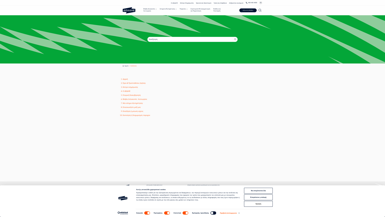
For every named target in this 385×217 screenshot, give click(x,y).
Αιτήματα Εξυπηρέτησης (167, 9)
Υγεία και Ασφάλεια (220, 3)
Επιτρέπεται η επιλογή (258, 197)
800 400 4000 (252, 3)
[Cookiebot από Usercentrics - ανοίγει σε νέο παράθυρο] (123, 213)
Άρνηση (258, 204)
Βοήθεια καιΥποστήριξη (217, 10)
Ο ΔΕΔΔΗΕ (174, 3)
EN (260, 2)
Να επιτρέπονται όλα (258, 190)
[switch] (167, 213)
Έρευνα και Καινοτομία (203, 3)
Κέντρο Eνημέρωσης (187, 3)
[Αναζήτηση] (260, 10)
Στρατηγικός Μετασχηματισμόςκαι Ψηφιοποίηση (200, 10)
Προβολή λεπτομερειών (228, 213)
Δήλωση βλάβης (248, 10)
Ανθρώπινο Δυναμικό (236, 3)
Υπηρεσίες (183, 9)
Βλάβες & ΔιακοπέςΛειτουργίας (149, 10)
